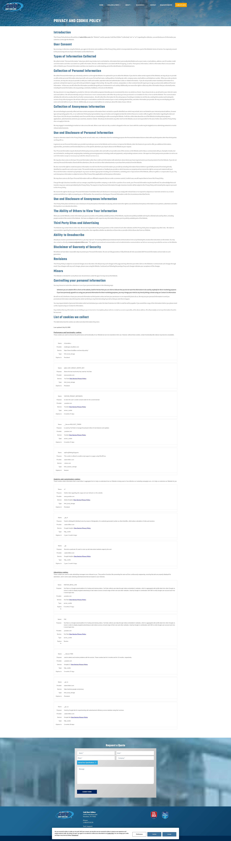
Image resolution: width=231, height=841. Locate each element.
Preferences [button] (75, 835)
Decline (154, 834)
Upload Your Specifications (86, 762)
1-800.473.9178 (88, 822)
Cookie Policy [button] (110, 833)
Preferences (139, 834)
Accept (169, 834)
